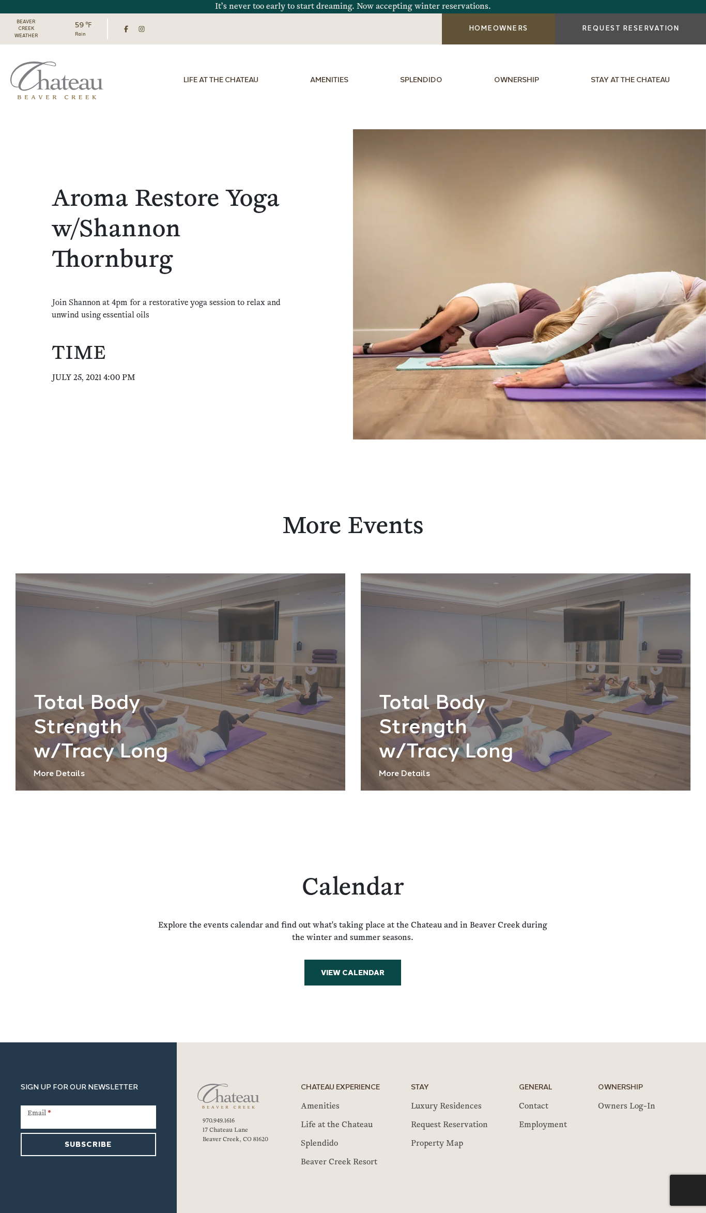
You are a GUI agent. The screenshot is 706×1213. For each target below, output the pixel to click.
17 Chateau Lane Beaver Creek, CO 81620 (235, 1135)
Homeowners (498, 28)
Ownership (516, 80)
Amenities (329, 80)
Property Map (437, 1144)
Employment (543, 1125)
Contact (533, 1106)
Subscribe (88, 1145)
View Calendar (353, 973)
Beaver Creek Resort (339, 1162)
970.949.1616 (219, 1121)
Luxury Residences (446, 1106)
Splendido (421, 80)
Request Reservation (449, 1125)
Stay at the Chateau (630, 80)
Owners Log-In (626, 1106)
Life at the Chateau (220, 80)
